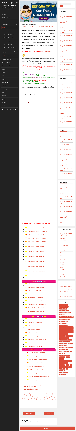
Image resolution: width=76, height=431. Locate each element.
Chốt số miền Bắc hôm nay (64, 306)
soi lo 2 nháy (62, 362)
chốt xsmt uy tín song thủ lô (30, 386)
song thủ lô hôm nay (26, 398)
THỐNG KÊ (4, 89)
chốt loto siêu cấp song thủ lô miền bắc (36, 234)
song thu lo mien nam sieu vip (38, 403)
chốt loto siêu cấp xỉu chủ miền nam (35, 319)
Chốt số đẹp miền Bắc (63, 308)
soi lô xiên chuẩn (62, 364)
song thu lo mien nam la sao (29, 403)
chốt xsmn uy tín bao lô (7, 31)
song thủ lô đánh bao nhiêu (50, 395)
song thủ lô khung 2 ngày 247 (34, 399)
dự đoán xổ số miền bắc (63, 325)
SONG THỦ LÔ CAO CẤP (35, 395)
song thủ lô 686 (48, 394)
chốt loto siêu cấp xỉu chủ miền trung (37, 352)
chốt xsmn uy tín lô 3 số (7, 44)
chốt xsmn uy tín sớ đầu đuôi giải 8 (9, 47)
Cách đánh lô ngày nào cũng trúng (65, 312)
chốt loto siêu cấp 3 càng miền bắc (35, 300)
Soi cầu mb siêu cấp (6, 17)
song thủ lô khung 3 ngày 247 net (35, 400)
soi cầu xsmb (62, 359)
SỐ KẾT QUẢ (5, 105)
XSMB (3, 72)
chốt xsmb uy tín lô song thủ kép (31, 389)
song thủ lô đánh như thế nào (26, 396)
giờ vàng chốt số (62, 335)
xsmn (67, 368)
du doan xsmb (62, 314)
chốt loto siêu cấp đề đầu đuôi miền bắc (36, 311)
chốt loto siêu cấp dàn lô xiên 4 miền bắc (36, 297)
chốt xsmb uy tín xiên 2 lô (64, 291)
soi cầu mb (67, 357)
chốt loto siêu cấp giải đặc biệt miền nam (36, 322)
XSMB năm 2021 (62, 368)
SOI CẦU (4, 92)
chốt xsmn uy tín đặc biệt (8, 37)
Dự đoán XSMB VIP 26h (63, 323)
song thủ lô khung (51, 398)
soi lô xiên (66, 362)
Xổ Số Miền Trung (62, 374)
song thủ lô (31, 51)
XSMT (3, 79)
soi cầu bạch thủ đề (70, 347)
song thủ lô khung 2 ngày (25, 399)
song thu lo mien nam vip (48, 403)
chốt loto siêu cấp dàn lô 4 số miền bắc (36, 276)
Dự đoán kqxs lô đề (6, 65)
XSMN (3, 75)
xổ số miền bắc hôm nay (63, 372)
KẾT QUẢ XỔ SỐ (5, 82)
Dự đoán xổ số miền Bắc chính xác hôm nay (66, 328)
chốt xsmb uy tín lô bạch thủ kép (66, 296)
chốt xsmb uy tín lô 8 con (64, 293)
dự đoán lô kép (62, 319)
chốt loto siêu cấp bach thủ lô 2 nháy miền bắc (37, 231)
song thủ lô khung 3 (42, 399)
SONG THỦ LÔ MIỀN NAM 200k (34, 402)
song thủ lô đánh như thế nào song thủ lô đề (38, 396)
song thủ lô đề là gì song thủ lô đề (28, 397)
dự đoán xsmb (67, 319)
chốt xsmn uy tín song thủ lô (8, 55)
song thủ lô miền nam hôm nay (44, 402)
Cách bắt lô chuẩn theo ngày (64, 310)
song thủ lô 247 (31, 394)
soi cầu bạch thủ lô (63, 347)
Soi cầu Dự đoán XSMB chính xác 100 (65, 351)
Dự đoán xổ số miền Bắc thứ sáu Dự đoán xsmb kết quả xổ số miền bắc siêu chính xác (66, 331)
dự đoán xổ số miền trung (64, 333)
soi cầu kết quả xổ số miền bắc (64, 355)
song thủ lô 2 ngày (26, 394)
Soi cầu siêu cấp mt (6, 24)
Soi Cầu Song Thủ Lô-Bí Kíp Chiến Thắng (32, 384)
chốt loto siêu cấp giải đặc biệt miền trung (38, 359)
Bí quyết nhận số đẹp (6, 62)
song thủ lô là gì (28, 401)
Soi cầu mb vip (5, 21)
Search (61, 6)
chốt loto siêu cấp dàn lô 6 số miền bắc (36, 283)
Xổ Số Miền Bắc (62, 370)
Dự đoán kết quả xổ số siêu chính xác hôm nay (66, 317)
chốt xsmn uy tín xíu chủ (7, 59)
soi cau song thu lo (48, 51)
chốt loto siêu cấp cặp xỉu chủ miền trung (37, 356)
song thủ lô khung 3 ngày (49, 399)
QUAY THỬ (4, 102)
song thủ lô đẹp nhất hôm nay (38, 397)
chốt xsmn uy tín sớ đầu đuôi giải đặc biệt (9, 51)
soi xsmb (67, 364)
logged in (28, 421)
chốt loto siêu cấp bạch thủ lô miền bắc (36, 227)
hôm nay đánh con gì (69, 335)
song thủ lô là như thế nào (35, 401)
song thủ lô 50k (43, 394)
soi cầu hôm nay (62, 353)
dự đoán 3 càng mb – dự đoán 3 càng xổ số (9, 13)
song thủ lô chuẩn (42, 395)
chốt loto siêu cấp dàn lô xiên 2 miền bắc (36, 290)
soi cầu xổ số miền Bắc (63, 343)
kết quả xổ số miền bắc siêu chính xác (65, 339)
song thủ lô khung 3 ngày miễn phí (45, 400)
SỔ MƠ (3, 99)
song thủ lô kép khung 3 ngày (43, 398)
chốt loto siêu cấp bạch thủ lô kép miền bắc (37, 238)
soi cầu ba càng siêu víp (63, 345)
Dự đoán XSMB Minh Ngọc (64, 321)
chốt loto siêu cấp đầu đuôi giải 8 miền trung (38, 369)
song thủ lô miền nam (49, 401)
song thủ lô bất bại (28, 395)
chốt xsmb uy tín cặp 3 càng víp (66, 286)
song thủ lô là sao (42, 401)
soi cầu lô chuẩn (62, 357)
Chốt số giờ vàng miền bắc (64, 304)
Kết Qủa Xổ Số (62, 341)
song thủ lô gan (45, 397)
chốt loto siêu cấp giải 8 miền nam (35, 325)
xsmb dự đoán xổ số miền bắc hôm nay (66, 366)
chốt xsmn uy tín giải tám (7, 41)
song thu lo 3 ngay (37, 394)
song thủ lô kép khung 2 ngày (34, 398)
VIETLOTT (4, 85)
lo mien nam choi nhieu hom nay (37, 393)
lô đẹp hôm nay (67, 341)
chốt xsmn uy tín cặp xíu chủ (8, 34)
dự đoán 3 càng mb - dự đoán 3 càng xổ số (34, 26)
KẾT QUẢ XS (4, 69)
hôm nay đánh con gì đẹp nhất (64, 337)
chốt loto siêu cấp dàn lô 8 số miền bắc (36, 287)
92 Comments (51, 26)
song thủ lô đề (47, 396)
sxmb (71, 364)
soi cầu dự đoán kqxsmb (63, 349)
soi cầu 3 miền (70, 343)
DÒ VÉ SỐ (4, 95)
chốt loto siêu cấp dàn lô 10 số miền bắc (36, 307)
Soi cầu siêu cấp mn (6, 27)
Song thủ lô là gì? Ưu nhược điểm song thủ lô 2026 (34, 387)
